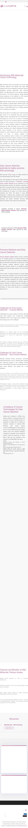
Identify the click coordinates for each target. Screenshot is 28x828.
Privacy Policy (19, 825)
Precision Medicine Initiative (7, 256)
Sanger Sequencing (11, 469)
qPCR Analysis (9, 536)
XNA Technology (11, 23)
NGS (6, 499)
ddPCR (7, 602)
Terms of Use (24, 825)
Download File (9, 728)
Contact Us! (14, 767)
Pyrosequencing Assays (12, 572)
